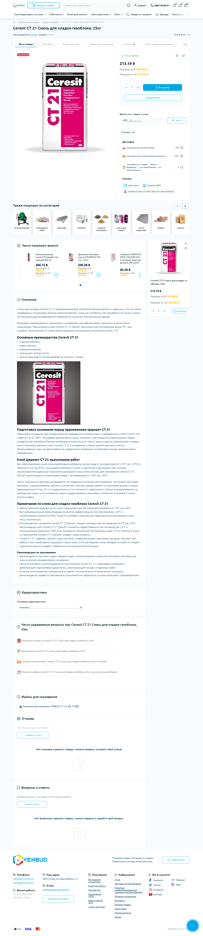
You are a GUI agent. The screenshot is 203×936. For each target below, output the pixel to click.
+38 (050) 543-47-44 (23, 883)
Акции (118, 917)
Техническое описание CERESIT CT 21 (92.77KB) (51, 706)
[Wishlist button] (177, 55)
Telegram (180, 880)
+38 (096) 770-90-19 (23, 879)
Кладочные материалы (28, 22)
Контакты (177, 14)
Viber (178, 884)
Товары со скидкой (141, 14)
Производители (123, 913)
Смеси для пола (100, 14)
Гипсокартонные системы (28, 14)
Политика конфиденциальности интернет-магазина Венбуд (128, 890)
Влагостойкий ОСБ (95, 901)
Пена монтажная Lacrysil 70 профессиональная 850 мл (42, 257)
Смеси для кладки (50, 22)
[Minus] (126, 87)
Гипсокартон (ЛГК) (94, 895)
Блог (117, 14)
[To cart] (51, 275)
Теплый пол (94, 890)
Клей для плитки (77, 14)
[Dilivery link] (181, 147)
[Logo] (19, 5)
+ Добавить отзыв (33, 735)
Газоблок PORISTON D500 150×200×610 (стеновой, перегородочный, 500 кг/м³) (126, 258)
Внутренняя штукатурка (94, 880)
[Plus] (137, 87)
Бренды (164, 14)
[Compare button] (183, 55)
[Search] (128, 5)
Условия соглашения (125, 896)
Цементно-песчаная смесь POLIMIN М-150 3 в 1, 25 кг (84, 257)
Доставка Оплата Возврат (128, 883)
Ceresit (33, 34)
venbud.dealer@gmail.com (56, 889)
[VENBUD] (56, 860)
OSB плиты (55, 14)
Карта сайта (121, 908)
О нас (117, 879)
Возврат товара (123, 904)
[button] (185, 206)
